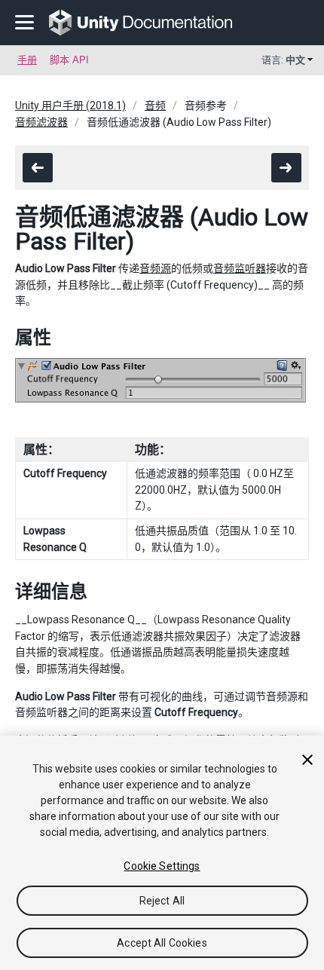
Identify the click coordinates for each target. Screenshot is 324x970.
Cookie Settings (162, 866)
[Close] (307, 759)
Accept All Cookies (162, 943)
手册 (27, 60)
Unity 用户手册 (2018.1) (70, 105)
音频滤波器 (41, 122)
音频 (155, 105)
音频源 (155, 268)
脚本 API (69, 60)
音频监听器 (239, 268)
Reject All (162, 901)
